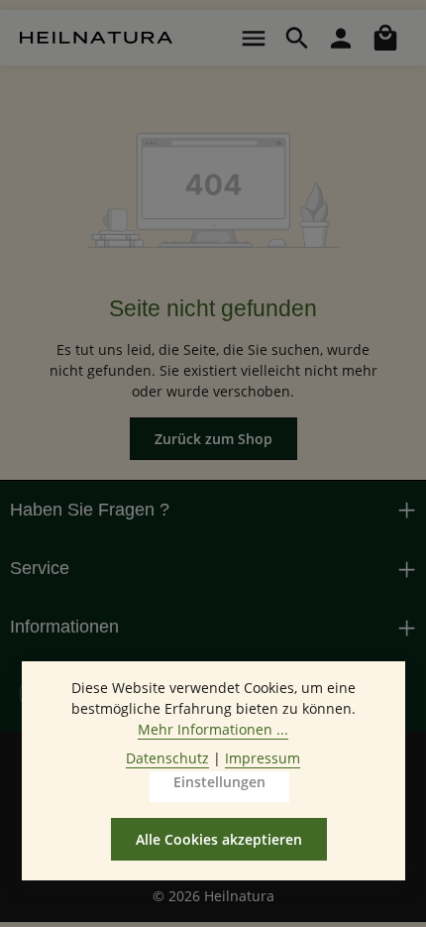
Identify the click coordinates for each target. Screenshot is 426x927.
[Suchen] (297, 38)
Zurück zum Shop (213, 438)
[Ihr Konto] (341, 38)
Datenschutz (167, 758)
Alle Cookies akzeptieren (219, 839)
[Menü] (253, 38)
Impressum (262, 758)
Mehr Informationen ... (213, 729)
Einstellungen (219, 781)
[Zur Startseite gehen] (96, 37)
